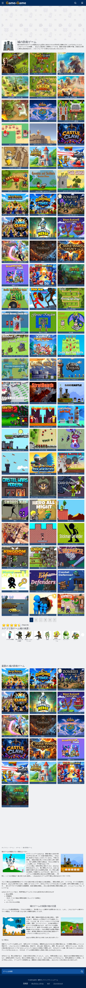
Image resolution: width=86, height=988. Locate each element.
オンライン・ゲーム (37, 983)
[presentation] (3, 634)
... (40, 620)
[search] (82, 971)
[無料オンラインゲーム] (16, 3)
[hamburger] (3, 3)
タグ (48, 983)
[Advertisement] (22, 22)
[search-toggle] (75, 3)
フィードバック (58, 983)
